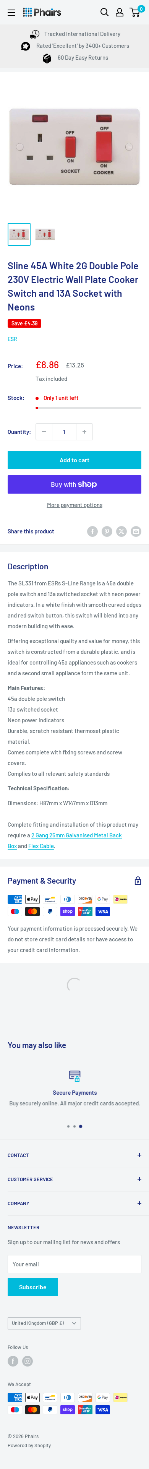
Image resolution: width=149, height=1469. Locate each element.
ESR (12, 339)
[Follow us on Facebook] (13, 1361)
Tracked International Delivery (82, 33)
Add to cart (74, 459)
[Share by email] (136, 531)
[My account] (119, 12)
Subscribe (33, 1286)
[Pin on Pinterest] (107, 531)
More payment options (74, 504)
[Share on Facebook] (92, 531)
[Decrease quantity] (44, 432)
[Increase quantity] (84, 432)
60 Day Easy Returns (82, 57)
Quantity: (19, 431)
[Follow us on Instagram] (27, 1361)
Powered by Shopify (29, 1445)
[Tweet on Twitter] (121, 531)
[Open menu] (11, 13)
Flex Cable (41, 845)
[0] (135, 12)
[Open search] (104, 12)
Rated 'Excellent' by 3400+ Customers (82, 45)
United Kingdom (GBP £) (38, 1323)
